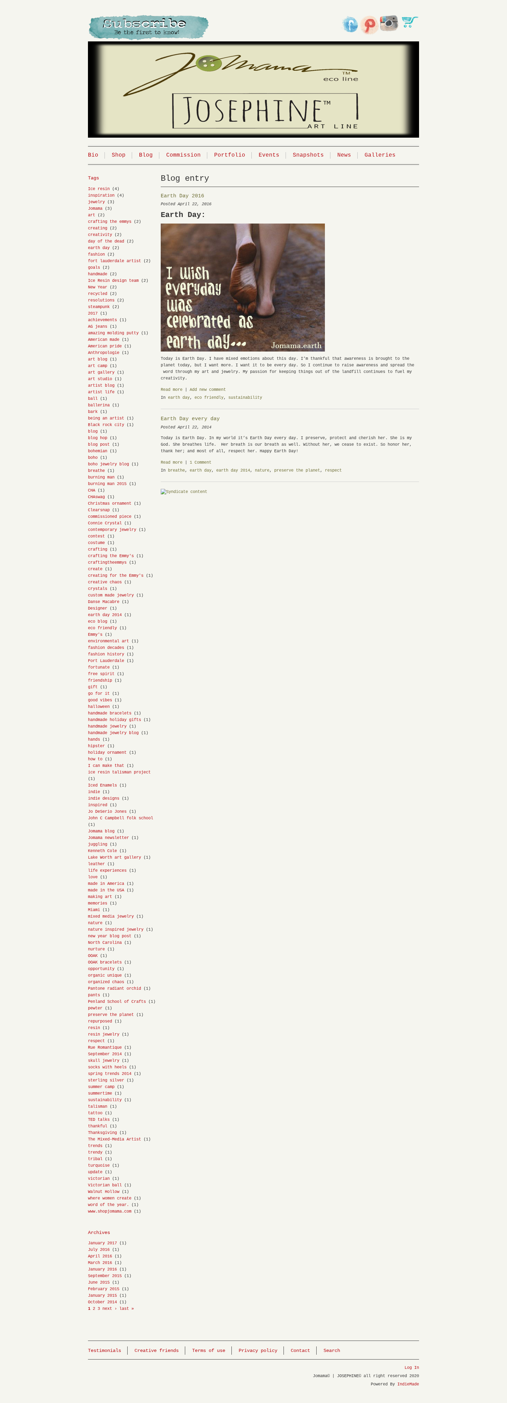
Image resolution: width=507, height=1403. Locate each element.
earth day (179, 397)
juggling (97, 844)
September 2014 (105, 1054)
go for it (99, 693)
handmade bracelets (109, 713)
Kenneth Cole (102, 851)
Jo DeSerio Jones (107, 811)
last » (126, 1308)
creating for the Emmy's (115, 575)
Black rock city (106, 425)
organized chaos (106, 982)
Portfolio (229, 155)
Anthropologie (103, 352)
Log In (412, 1367)
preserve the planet (297, 470)
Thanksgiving (102, 1132)
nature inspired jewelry (115, 929)
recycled (97, 294)
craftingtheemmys (107, 562)
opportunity (101, 969)
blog (93, 431)
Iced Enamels (102, 785)
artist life (101, 392)
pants (94, 995)
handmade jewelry (107, 726)
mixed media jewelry (111, 916)
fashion (96, 254)
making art (100, 897)
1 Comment (200, 462)
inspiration (101, 195)
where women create (109, 1198)
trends (95, 1146)
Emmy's (95, 634)
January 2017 (102, 1243)
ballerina (99, 405)
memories (97, 903)
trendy (95, 1152)
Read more (171, 389)
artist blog (101, 385)
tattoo (95, 1113)
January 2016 (102, 1269)
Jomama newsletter (108, 838)
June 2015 (99, 1282)
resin (94, 1028)
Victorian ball (105, 1185)
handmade (97, 274)
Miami (94, 910)
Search (332, 1350)
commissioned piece (109, 516)
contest (96, 536)
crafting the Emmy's (111, 556)
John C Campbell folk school (120, 818)
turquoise (99, 1165)
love (93, 877)
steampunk (99, 307)
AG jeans (97, 326)
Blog (146, 155)
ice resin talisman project (119, 772)
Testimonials (104, 1350)
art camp (97, 366)
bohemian (97, 451)
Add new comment (208, 389)
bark (93, 411)
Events (269, 155)
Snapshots (308, 155)
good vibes (100, 700)
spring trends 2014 (109, 1073)
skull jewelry (103, 1060)
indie (94, 792)
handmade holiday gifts (114, 720)
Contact (300, 1350)
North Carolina (105, 942)
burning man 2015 (107, 484)
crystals (97, 588)
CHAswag (96, 497)
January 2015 (102, 1295)
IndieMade (408, 1384)
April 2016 (100, 1256)
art (91, 215)
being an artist (106, 418)
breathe (176, 470)
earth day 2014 (233, 470)
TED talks (99, 1119)
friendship (100, 680)
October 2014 (102, 1302)
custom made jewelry (111, 595)
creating (97, 228)
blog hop (97, 438)
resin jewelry (103, 1034)
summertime (100, 1093)
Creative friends (157, 1350)
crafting (97, 549)
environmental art (108, 641)
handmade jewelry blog (113, 733)
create (95, 569)
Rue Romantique (105, 1047)
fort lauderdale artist (114, 261)
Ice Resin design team (113, 280)
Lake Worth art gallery (114, 857)
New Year (97, 287)
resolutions (101, 300)
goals (94, 267)
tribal (95, 1159)
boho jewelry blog (108, 464)
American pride (105, 346)
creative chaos (105, 582)
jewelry (96, 202)
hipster (96, 746)
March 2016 (100, 1263)
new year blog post (109, 936)
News (344, 155)
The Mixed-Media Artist (114, 1139)
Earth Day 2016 (182, 196)
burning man (101, 477)
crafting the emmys (109, 221)
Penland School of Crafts (117, 1001)
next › (109, 1308)
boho (93, 457)
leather (96, 864)
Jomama (95, 208)
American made (103, 339)
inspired (97, 805)
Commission (183, 155)
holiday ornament (107, 752)
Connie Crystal (105, 523)
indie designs (103, 798)
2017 (93, 313)
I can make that (106, 765)
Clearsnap (99, 510)
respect (333, 470)
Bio (93, 155)
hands (94, 739)
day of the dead (106, 241)
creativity (100, 235)
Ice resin (99, 189)
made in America (106, 883)
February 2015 (103, 1289)
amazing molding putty (113, 333)
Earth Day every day (190, 419)
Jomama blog (101, 831)
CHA (91, 490)
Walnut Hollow (103, 1191)
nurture (96, 949)
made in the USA (106, 890)
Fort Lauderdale (106, 661)
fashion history (106, 654)
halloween (99, 706)
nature (262, 470)
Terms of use (208, 1350)
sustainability (245, 397)
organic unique (105, 975)
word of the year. (108, 1205)
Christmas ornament (109, 503)
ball (93, 398)
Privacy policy (258, 1350)
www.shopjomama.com (109, 1211)
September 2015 (105, 1276)
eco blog (97, 621)
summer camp (101, 1087)
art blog (97, 359)
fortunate (99, 667)
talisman (97, 1106)
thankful (97, 1126)
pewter (95, 1008)
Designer (97, 608)
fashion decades (106, 647)
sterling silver (106, 1080)
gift (93, 687)
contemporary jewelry (112, 529)
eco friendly (209, 397)
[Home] (253, 80)
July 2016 (99, 1249)
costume (96, 543)
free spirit (101, 674)
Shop (119, 155)
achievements (102, 320)
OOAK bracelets (105, 962)
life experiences (107, 870)
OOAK (93, 956)
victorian (99, 1178)
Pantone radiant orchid (114, 988)
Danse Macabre (103, 602)
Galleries (380, 155)
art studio (100, 379)
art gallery (101, 372)
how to (95, 759)
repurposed (100, 1021)
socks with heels (107, 1067)
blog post (99, 444)
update (95, 1172)
